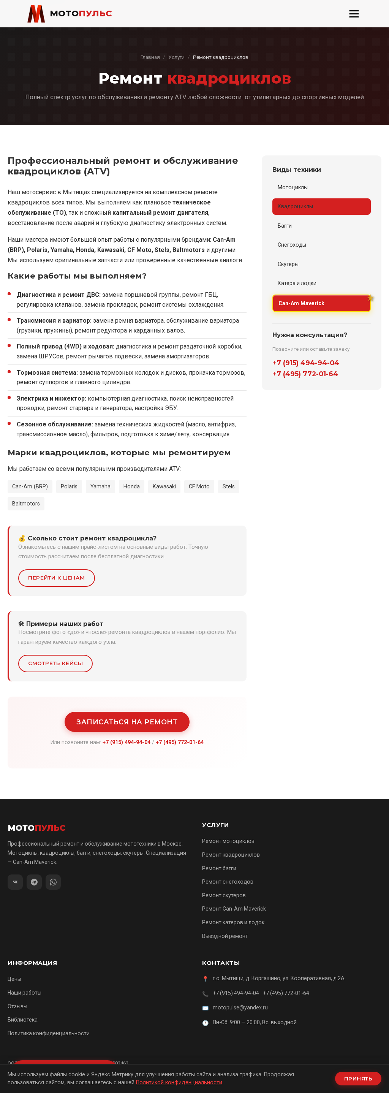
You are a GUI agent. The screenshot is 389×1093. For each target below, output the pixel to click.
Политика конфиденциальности (49, 1033)
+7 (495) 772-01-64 (180, 742)
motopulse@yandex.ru (240, 1007)
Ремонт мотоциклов (228, 841)
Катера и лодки (297, 283)
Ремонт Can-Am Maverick (234, 909)
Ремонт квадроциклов (231, 855)
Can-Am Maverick (301, 303)
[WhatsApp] (53, 882)
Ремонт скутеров (224, 895)
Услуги (176, 57)
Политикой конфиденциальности (179, 1082)
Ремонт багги (219, 868)
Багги (285, 226)
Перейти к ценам (56, 578)
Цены (14, 979)
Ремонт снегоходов (227, 882)
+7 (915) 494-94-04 (126, 742)
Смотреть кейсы (55, 663)
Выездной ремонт (225, 936)
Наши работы (24, 993)
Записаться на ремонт (127, 722)
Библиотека (23, 1020)
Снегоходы (292, 245)
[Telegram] (34, 882)
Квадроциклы (295, 206)
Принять (358, 1079)
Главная (150, 57)
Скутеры (288, 264)
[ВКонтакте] (15, 882)
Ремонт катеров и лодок (233, 922)
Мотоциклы (293, 187)
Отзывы (17, 1006)
